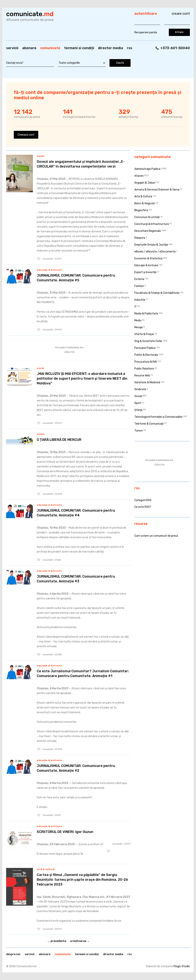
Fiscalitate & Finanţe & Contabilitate (157, 293)
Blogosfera (141, 210)
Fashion (139, 286)
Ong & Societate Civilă (148, 341)
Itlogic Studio (181, 966)
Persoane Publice (145, 348)
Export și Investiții (145, 272)
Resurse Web (142, 375)
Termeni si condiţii (79, 48)
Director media (110, 48)
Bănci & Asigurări (144, 203)
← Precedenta (56, 941)
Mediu (41, 156)
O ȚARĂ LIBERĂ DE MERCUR (59, 440)
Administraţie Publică (147, 169)
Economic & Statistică (148, 258)
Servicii (12, 48)
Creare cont (181, 13)
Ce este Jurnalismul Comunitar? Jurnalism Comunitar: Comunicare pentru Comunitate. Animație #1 (83, 673)
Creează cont (26, 134)
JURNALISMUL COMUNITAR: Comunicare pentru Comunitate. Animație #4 (76, 512)
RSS (129, 48)
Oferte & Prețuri (144, 334)
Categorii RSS (142, 500)
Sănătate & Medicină (147, 382)
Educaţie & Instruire (49, 270)
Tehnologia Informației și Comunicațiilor (158, 416)
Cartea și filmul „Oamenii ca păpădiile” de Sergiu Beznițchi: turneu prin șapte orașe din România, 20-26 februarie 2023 (82, 879)
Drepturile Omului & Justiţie (151, 244)
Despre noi (13, 954)
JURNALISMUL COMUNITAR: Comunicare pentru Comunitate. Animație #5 (76, 277)
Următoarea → (80, 941)
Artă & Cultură (46, 869)
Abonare (29, 48)
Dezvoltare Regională (147, 231)
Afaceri (139, 175)
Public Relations (144, 368)
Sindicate (140, 389)
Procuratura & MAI (145, 361)
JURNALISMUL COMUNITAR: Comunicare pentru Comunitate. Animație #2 (76, 768)
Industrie (139, 299)
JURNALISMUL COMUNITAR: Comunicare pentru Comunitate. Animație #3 (76, 578)
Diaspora (139, 237)
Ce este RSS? (142, 507)
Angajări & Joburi (144, 182)
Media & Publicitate (146, 313)
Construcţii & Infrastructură (151, 224)
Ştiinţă (138, 410)
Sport (137, 403)
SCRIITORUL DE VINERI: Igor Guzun (65, 832)
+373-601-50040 (175, 48)
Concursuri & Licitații (147, 217)
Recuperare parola (145, 32)
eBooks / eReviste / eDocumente (155, 251)
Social (40, 368)
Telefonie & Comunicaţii (148, 423)
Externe (139, 279)
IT (135, 306)
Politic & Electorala (146, 355)
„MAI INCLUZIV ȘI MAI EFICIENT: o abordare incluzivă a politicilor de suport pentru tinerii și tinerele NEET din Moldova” (82, 378)
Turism (138, 430)
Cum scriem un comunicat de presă (156, 535)
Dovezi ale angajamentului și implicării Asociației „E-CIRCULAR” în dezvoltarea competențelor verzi (81, 164)
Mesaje (138, 327)
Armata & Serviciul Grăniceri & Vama (156, 189)
